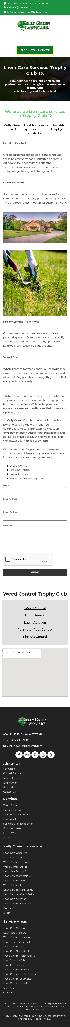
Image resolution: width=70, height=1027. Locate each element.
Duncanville (9, 908)
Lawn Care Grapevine (15, 853)
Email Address (10, 499)
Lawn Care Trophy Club (16, 871)
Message (7, 525)
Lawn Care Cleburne (14, 928)
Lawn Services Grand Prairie (19, 894)
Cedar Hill (8, 992)
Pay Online (9, 768)
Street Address (10, 512)
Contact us (9, 791)
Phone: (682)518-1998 (15, 740)
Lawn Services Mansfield (17, 942)
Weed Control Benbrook (17, 903)
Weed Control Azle (14, 885)
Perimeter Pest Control (35, 629)
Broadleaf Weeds (13, 828)
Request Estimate (13, 778)
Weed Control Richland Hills (19, 955)
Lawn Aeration (35, 622)
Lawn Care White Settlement (20, 974)
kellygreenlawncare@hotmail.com (27, 12)
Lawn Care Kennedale (15, 983)
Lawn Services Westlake (17, 876)
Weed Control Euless (15, 866)
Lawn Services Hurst (15, 857)
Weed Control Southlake (17, 978)
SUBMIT (35, 572)
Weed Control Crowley (16, 969)
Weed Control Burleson (16, 937)
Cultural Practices (13, 773)
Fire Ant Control (35, 637)
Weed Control (35, 608)
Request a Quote (13, 787)
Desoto (7, 912)
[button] (35, 38)
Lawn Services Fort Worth (18, 889)
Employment (10, 782)
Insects (7, 837)
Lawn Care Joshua (13, 965)
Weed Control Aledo (14, 880)
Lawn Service (35, 615)
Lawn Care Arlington (14, 899)
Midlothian (9, 988)
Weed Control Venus (15, 946)
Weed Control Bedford (16, 862)
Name (6, 485)
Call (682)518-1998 (17, 7)
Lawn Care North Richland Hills (20, 951)
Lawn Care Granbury (14, 932)
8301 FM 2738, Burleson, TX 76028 (28, 3)
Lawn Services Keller (15, 960)
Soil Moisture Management (18, 823)
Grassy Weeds (11, 833)
